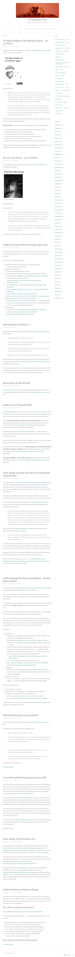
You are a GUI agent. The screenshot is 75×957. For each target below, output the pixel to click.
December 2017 (58, 259)
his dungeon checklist (23, 936)
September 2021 (58, 167)
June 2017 (57, 278)
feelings (66, 66)
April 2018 (57, 246)
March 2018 (57, 249)
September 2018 (58, 232)
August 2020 (58, 183)
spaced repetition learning (62, 96)
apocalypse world (60, 42)
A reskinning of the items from (21, 300)
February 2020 (58, 200)
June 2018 (57, 242)
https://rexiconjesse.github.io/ (29, 312)
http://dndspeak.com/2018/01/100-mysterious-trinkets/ (22, 294)
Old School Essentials (41, 414)
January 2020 (58, 203)
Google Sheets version (26, 820)
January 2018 (58, 255)
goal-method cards (60, 72)
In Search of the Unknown (26, 793)
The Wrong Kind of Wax (37, 19)
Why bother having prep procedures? (20, 715)
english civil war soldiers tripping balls (62, 63)
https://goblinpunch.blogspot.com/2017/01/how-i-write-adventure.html (22, 912)
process (62, 87)
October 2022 (58, 151)
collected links (59, 54)
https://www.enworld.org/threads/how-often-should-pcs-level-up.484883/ (27, 698)
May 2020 (57, 190)
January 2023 (58, 141)
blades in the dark (60, 45)
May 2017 (57, 281)
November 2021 (58, 164)
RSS (54, 28)
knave (63, 75)
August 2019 (57, 219)
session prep (58, 93)
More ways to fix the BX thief (16, 383)
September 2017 (58, 268)
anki (68, 39)
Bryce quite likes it (8, 204)
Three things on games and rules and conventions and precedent (26, 474)
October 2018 (58, 229)
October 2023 (58, 128)
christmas (65, 51)
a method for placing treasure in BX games (31, 588)
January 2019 (58, 226)
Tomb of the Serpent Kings (27, 431)
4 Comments (15, 780)
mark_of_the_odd (59, 81)
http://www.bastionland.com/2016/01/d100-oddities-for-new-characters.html (28, 296)
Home (21, 28)
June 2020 (57, 187)
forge (61, 69)
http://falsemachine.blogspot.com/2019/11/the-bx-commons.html (21, 872)
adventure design (60, 39)
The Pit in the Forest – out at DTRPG (20, 157)
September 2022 (58, 154)
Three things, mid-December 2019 (19, 838)
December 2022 (58, 144)
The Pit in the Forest (38, 165)
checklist (58, 51)
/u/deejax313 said (28, 729)
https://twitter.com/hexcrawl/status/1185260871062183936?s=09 (20, 863)
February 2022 (58, 161)
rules (67, 87)
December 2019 (58, 206)
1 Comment (15, 160)
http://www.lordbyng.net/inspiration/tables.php (20, 314)
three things (59, 105)
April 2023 (57, 131)
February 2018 (58, 252)
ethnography (59, 66)
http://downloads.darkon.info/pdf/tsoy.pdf (33, 361)
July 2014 (57, 294)
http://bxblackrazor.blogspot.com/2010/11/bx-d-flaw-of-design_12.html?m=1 (28, 640)
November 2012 (58, 298)
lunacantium (58, 78)
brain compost (59, 48)
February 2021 (58, 174)
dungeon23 (58, 57)
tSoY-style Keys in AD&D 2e (16, 324)
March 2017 (57, 288)
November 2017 (58, 262)
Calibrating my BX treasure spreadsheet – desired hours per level (26, 580)
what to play (58, 107)
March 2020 (57, 197)
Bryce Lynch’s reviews (44, 804)
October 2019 (58, 213)
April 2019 (57, 223)
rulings (57, 90)
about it (25, 425)
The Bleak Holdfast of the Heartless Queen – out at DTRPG (25, 42)
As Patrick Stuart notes (9, 412)
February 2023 (58, 138)
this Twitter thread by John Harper (18, 528)
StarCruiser (58, 99)
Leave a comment (15, 46)
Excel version (36, 820)
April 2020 (57, 193)
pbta (56, 87)
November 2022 (58, 148)
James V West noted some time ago (14, 390)
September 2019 (58, 216)
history (57, 75)
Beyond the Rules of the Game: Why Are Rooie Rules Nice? (32, 482)
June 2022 (57, 157)
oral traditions (59, 84)
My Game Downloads (42, 28)
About (50, 28)
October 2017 (58, 265)
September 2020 (58, 180)
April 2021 (57, 170)
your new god (58, 110)
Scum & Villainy (66, 90)
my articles (19, 425)
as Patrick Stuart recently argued (17, 800)
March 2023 (57, 135)
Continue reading (8, 767)
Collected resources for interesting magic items (25, 244)
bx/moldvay (68, 48)
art (68, 42)
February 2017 (58, 291)
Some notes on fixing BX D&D (17, 405)
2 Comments (13, 327)
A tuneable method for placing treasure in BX (24, 777)
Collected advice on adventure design (20, 889)
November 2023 (58, 125)
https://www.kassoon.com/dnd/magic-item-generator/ (31, 309)
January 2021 (58, 177)
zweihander (58, 113)
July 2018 (57, 239)
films (56, 69)
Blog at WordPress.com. (9, 953)
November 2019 (58, 210)
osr (67, 84)
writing (66, 107)
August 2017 (57, 272)
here (31, 791)
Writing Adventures (29, 28)
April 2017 (57, 285)
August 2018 (57, 236)
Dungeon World (59, 60)
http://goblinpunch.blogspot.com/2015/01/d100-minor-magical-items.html (27, 276)
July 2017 (57, 275)
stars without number (61, 102)
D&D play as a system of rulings (35, 502)
